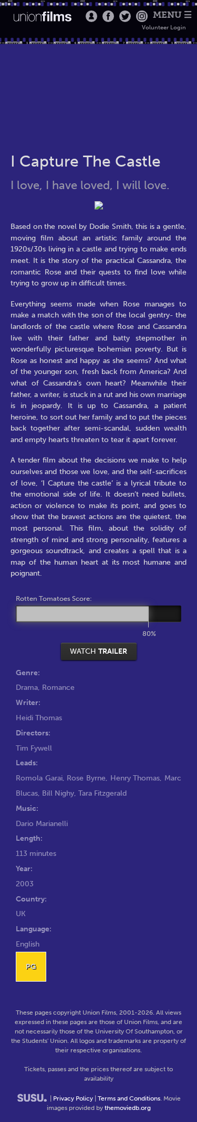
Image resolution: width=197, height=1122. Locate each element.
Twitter (125, 16)
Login (91, 16)
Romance (58, 687)
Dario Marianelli (42, 823)
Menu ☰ (172, 14)
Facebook (108, 16)
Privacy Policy (73, 1098)
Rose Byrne (86, 778)
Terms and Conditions (129, 1098)
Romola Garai (39, 778)
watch (98, 651)
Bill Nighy (58, 793)
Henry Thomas (135, 778)
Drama (27, 687)
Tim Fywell (34, 748)
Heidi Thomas (39, 717)
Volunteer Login (164, 27)
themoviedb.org (128, 1108)
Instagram (142, 16)
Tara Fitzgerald (102, 793)
